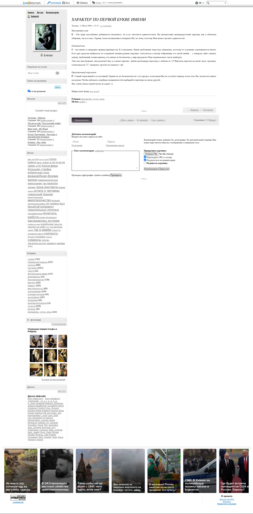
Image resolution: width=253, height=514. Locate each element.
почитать (50, 213)
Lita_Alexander (35, 418)
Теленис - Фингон (36, 118)
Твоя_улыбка (44, 437)
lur (44, 418)
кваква (61, 187)
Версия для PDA (227, 499)
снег (48, 227)
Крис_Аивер (34, 432)
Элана (40, 439)
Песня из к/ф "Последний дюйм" (44, 123)
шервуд (51, 243)
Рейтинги (84, 2)
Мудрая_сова (42, 435)
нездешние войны (37, 204)
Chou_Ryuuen (52, 408)
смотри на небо (36, 226)
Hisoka (31, 413)
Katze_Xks (56, 413)
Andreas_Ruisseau (54, 403)
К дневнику (142, 120)
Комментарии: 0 (47, 120)
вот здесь (94, 91)
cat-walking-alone (55, 406)
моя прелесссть (35, 288)
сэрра (30, 230)
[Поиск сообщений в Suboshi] (58, 87)
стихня (31, 259)
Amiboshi (40, 403)
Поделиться (208, 110)
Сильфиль (33, 437)
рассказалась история (44, 221)
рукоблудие (47, 224)
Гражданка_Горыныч (38, 430)
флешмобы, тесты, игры (39, 312)
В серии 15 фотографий (53, 379)
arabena (32, 406)
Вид (201, 3)
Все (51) (62, 391)
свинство (58, 224)
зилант (32, 187)
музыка (56, 200)
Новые (212, 120)
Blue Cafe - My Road (38, 129)
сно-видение (56, 227)
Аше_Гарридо (34, 427)
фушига (31, 237)
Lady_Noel (53, 415)
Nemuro (49, 418)
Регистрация (55, 2)
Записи (31, 12)
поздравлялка (35, 213)
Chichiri (41, 408)
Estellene (46, 410)
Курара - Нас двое (37, 142)
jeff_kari (47, 413)
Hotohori (39, 413)
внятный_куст (49, 427)
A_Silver (32, 403)
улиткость (51, 233)
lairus (39, 162)
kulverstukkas (34, 415)
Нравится (195, 110)
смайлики (99, 150)
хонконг (49, 237)
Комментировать (82, 120)
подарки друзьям (36, 294)
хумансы (34, 240)
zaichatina (53, 425)
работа (33, 217)
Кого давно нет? (36, 398)
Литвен (55, 432)
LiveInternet (32, 3)
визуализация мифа (38, 274)
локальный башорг (40, 194)
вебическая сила (38, 172)
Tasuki (40, 425)
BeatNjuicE (41, 406)
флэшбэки (33, 300)
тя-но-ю (31, 306)
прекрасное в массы (38, 262)
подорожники (34, 291)
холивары (40, 236)
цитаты (31, 265)
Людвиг (31, 435)
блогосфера (50, 165)
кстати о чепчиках (47, 190)
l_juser (44, 415)
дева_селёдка (55, 430)
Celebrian (32, 408)
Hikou (61, 410)
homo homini (44, 159)
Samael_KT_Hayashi (48, 423)
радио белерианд (48, 217)
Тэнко (54, 437)
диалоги (52, 183)
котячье (31, 309)
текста (31, 271)
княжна (31, 191)
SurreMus (32, 425)
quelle (52, 420)
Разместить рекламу (226, 504)
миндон (31, 282)
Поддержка (196, 3)
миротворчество (39, 200)
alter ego (31, 159)
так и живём (42, 230)
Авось (98, 2)
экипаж (60, 243)
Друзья (40, 12)
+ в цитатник (106, 25)
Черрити (32, 439)
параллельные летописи (43, 209)
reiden (45, 162)
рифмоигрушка (34, 224)
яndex (30, 246)
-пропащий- (33, 401)
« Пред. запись (127, 120)
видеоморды (34, 277)
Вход (67, 2)
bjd (36, 159)
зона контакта (47, 187)
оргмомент (47, 206)
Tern (46, 425)
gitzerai (54, 410)
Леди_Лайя (45, 432)
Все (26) (62, 103)
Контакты (227, 502)
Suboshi (29, 16)
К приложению (59, 324)
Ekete (38, 410)
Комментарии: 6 (47, 126)
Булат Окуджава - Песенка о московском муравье (42, 135)
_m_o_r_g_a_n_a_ (49, 401)
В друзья (48, 55)
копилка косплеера (37, 303)
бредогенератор (36, 280)
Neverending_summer (38, 420)
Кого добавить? (52, 398)
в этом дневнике (38, 91)
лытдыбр (32, 268)
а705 (38, 166)
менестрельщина (35, 197)
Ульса (60, 437)
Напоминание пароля (115, 145)
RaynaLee (33, 423)
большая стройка (39, 169)
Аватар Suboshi (46, 37)
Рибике (52, 435)
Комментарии (52, 12)
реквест (31, 285)
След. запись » (158, 120)
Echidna (31, 410)
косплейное (33, 297)
